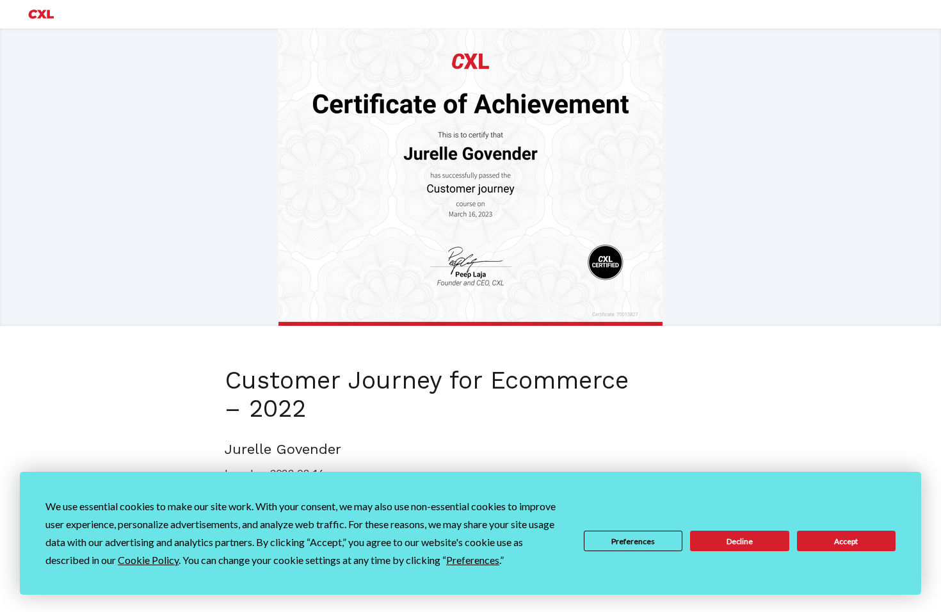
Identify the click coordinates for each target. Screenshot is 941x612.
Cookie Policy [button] (148, 560)
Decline (740, 541)
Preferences (633, 541)
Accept (846, 541)
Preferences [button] (472, 560)
